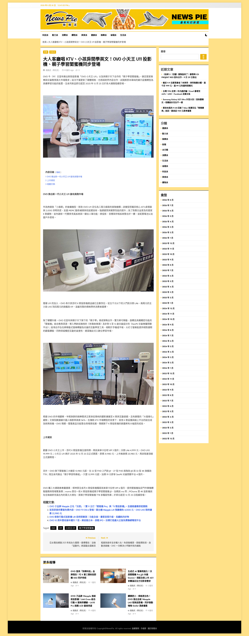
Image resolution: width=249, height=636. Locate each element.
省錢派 (113, 35)
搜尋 (163, 51)
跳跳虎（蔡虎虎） (53, 70)
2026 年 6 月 (168, 210)
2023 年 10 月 (168, 384)
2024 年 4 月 (168, 351)
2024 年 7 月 (168, 335)
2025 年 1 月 (167, 303)
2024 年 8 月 (168, 330)
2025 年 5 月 (168, 281)
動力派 (55, 35)
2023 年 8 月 (168, 395)
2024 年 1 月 (167, 368)
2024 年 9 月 (168, 324)
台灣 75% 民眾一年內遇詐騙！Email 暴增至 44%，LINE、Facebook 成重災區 (180, 92)
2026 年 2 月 (168, 232)
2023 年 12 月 (168, 373)
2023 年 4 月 (168, 416)
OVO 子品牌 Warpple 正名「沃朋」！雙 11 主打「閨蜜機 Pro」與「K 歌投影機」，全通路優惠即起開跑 (98, 506)
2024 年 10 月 (168, 319)
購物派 (74, 35)
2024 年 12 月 (168, 308)
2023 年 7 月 (167, 400)
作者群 (143, 628)
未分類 (165, 149)
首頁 (44, 42)
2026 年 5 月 (168, 216)
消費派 (65, 35)
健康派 (94, 35)
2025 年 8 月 (168, 265)
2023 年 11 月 (168, 379)
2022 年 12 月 (168, 438)
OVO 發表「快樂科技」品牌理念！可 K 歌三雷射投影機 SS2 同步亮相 (83, 574)
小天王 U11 (70, 528)
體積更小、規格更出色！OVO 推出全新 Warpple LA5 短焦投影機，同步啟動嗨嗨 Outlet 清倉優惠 (140, 601)
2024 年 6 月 (168, 341)
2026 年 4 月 (168, 221)
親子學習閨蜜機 (86, 528)
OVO (53, 528)
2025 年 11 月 (168, 248)
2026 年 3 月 (168, 227)
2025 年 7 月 (167, 270)
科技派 (45, 35)
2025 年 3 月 (168, 292)
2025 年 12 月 (168, 243)
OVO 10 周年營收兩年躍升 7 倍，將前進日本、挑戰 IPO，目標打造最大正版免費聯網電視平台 (95, 520)
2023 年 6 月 (168, 406)
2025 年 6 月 (168, 275)
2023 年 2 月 (168, 427)
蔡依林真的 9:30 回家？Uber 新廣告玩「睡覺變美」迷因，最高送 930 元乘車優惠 (182, 109)
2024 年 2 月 (168, 362)
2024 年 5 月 (168, 346)
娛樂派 (104, 35)
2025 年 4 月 (168, 286)
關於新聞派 (152, 628)
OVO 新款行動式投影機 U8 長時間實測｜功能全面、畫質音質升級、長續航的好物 (89, 517)
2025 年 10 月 (168, 254)
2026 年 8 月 (168, 200)
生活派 (123, 35)
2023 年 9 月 (168, 389)
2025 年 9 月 (168, 259)
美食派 (84, 35)
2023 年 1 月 (167, 433)
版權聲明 (135, 628)
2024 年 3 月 (168, 357)
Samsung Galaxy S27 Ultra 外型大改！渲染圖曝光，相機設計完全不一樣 (182, 101)
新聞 (45, 52)
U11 (60, 528)
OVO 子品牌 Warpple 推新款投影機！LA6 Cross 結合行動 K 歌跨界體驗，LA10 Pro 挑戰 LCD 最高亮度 (83, 601)
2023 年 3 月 (168, 422)
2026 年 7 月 (167, 205)
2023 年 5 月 (168, 411)
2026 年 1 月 (167, 237)
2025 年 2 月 (168, 297)
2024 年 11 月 (168, 313)
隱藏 (58, 172)
